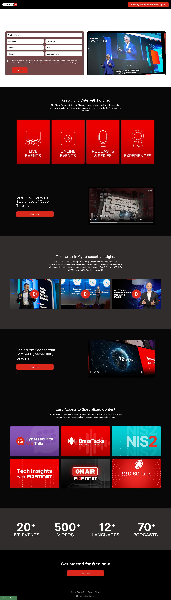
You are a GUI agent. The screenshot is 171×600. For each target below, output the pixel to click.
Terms (90, 592)
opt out (44, 63)
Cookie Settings (8, 598)
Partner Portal (62, 28)
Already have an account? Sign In (148, 4)
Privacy (98, 592)
